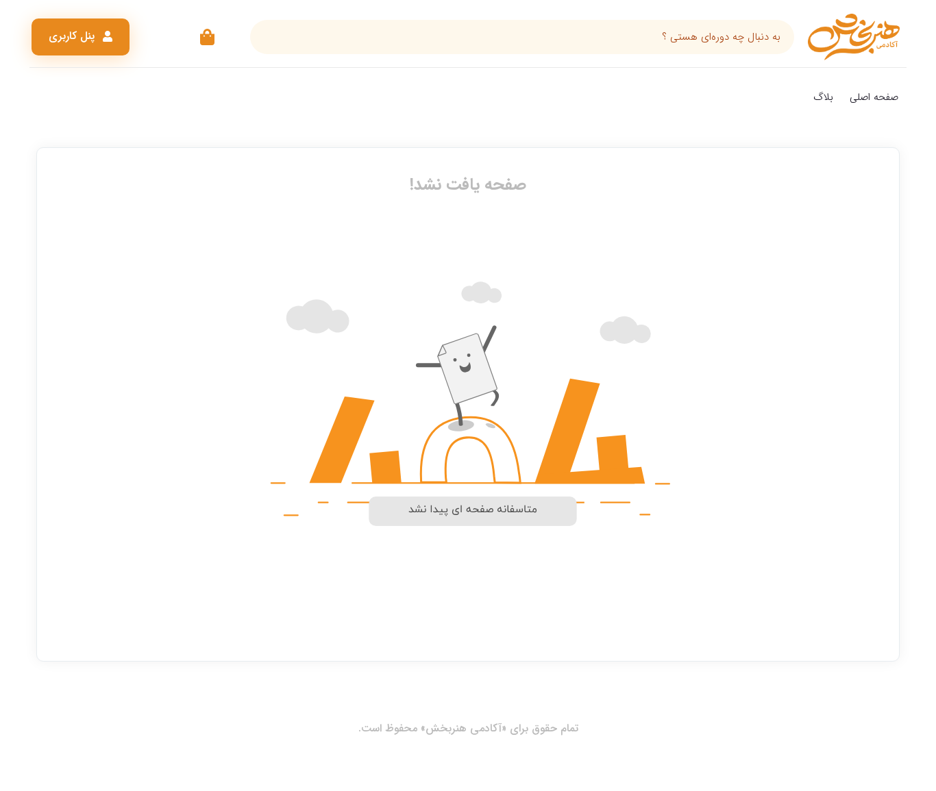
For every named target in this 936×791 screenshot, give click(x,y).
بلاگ (823, 97)
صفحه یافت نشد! (468, 185)
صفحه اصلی (874, 97)
